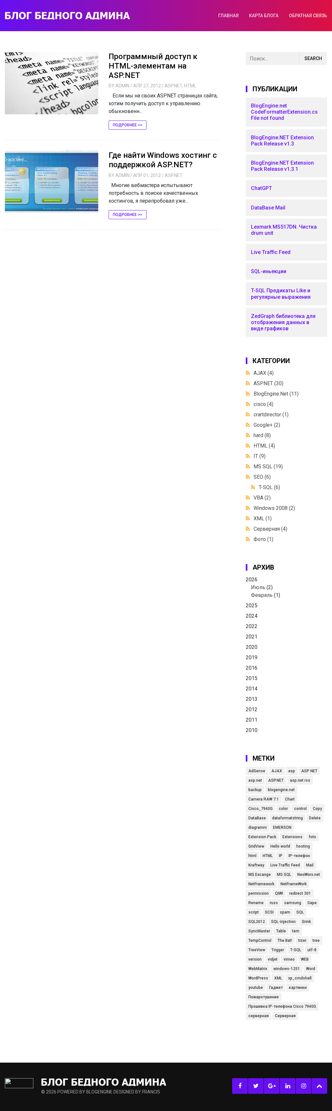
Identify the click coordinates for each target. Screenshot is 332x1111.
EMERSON (282, 827)
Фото (263, 539)
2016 (251, 668)
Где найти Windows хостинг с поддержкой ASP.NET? (163, 160)
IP (280, 855)
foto (312, 837)
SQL (300, 912)
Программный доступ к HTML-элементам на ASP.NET (153, 66)
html (252, 855)
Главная (228, 15)
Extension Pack (262, 837)
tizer (302, 940)
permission (258, 893)
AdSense (256, 771)
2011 (251, 720)
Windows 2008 (274, 508)
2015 (251, 678)
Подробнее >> (127, 125)
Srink (306, 921)
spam (285, 912)
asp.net (255, 780)
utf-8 (311, 950)
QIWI (279, 893)
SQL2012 (256, 921)
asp (291, 771)
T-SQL (269, 487)
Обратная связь (308, 15)
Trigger (277, 950)
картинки (298, 987)
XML (263, 518)
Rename (256, 903)
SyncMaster (259, 931)
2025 (251, 605)
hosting (303, 846)
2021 (251, 637)
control (300, 808)
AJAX (264, 373)
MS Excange (259, 874)
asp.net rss (300, 780)
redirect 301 (300, 893)
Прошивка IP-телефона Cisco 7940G (282, 1006)
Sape (312, 903)
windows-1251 (286, 968)
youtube (255, 987)
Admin (122, 85)
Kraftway (256, 865)
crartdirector (271, 414)
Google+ (267, 425)
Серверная (270, 529)
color (283, 808)
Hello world (280, 846)
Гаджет (276, 987)
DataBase (257, 818)
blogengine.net (281, 790)
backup (255, 790)
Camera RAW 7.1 (263, 799)
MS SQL (268, 466)
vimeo (289, 959)
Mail (310, 865)
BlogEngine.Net (276, 394)
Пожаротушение (263, 997)
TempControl (259, 940)
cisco (263, 404)
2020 (251, 647)
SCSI (269, 912)
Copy (317, 808)
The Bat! (285, 940)
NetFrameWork (293, 884)
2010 (251, 730)
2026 (263, 587)
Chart (290, 799)
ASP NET (309, 771)
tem (295, 931)
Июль (258, 587)
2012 (251, 709)
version (255, 959)
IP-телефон (299, 855)
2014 (251, 689)
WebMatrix (257, 968)
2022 (251, 626)
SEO (262, 477)
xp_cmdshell (300, 978)
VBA (262, 498)
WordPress (258, 978)
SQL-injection (283, 921)
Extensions (292, 837)
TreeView (256, 950)
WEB (305, 959)
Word (310, 968)
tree (316, 940)
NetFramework (261, 884)
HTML (190, 85)
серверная (258, 1016)
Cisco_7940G (260, 808)
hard (262, 435)
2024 (251, 616)
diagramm (257, 827)
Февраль (262, 595)
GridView (256, 846)
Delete (315, 818)
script (253, 912)
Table (281, 931)
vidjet (273, 959)
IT (260, 456)
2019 (251, 657)
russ (274, 903)
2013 (251, 699)
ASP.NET (173, 85)
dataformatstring (287, 818)
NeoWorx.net (308, 874)
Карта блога (264, 15)
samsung (292, 903)
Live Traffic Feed (285, 865)
